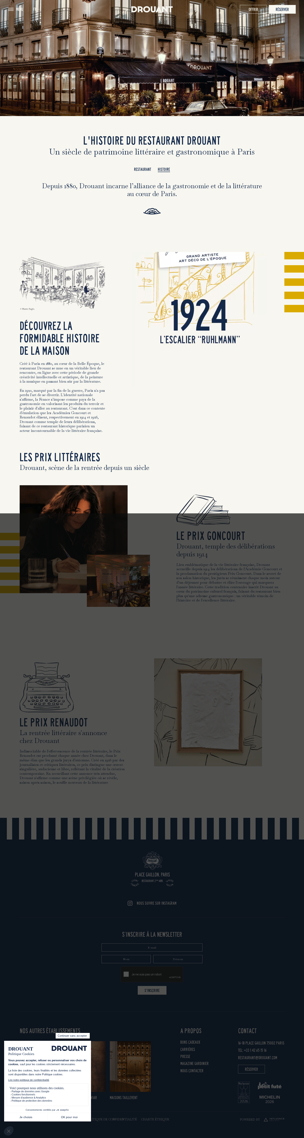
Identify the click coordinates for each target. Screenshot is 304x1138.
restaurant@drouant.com (257, 1057)
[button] (36, 9)
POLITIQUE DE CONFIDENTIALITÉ (111, 1119)
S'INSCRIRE (152, 990)
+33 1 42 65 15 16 (255, 1050)
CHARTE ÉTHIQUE (155, 1119)
